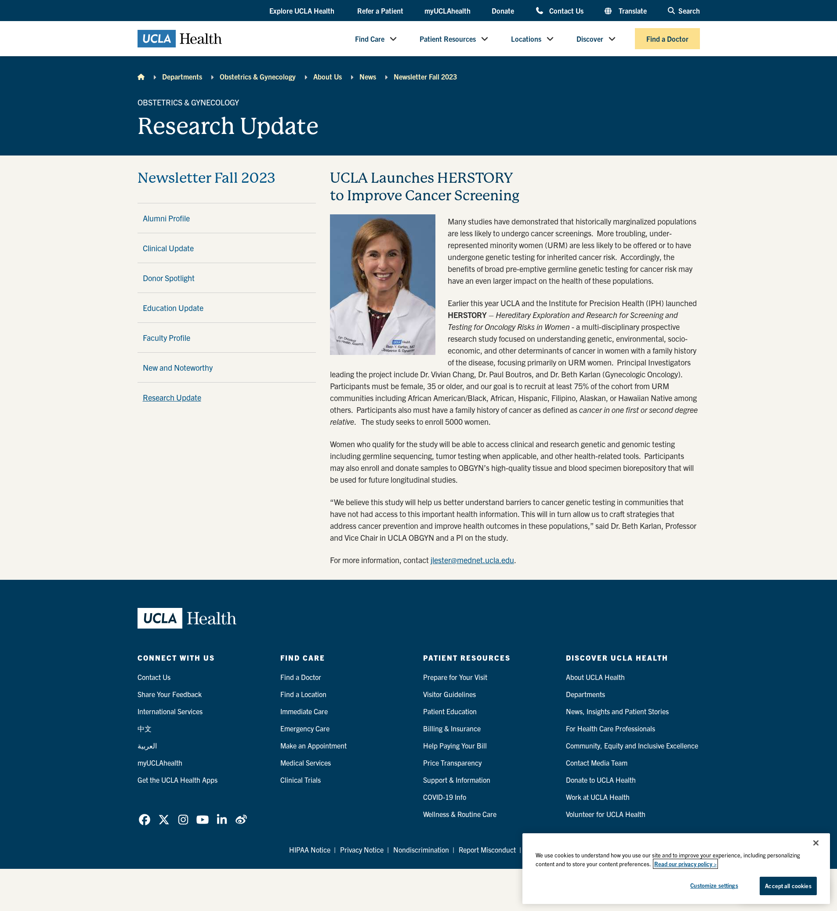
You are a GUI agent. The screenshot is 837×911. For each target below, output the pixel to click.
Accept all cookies (788, 885)
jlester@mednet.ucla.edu (472, 560)
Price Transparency (452, 762)
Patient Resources (448, 38)
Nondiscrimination (421, 849)
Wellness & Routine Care (459, 814)
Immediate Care (304, 711)
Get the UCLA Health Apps (177, 779)
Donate (503, 10)
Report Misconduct (487, 849)
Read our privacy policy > (685, 864)
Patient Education (450, 711)
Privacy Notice (362, 849)
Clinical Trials (300, 779)
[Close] (816, 843)
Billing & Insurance (452, 728)
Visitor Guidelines (449, 694)
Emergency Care (305, 728)
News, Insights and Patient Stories (617, 711)
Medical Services (305, 762)
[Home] (141, 76)
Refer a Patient (380, 10)
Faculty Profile (166, 338)
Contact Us (566, 10)
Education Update (173, 308)
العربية (147, 745)
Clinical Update (168, 248)
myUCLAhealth (447, 10)
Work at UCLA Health (598, 796)
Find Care (369, 38)
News (367, 76)
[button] (302, 11)
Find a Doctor (667, 38)
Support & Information (456, 779)
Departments (182, 76)
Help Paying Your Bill (455, 745)
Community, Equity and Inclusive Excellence (632, 745)
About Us (327, 76)
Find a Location (303, 694)
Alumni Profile (166, 218)
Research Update (172, 397)
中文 (145, 728)
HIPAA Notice (309, 849)
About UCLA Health (595, 676)
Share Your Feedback (170, 694)
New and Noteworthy (178, 367)
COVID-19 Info (444, 796)
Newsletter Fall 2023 (425, 76)
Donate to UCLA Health (601, 779)
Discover (589, 38)
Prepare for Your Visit (455, 676)
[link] (145, 820)
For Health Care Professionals (610, 728)
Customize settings (714, 885)
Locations (526, 38)
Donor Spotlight (169, 278)
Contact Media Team (596, 762)
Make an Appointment (313, 745)
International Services (170, 711)
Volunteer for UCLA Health (605, 814)
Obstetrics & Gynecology (258, 76)
